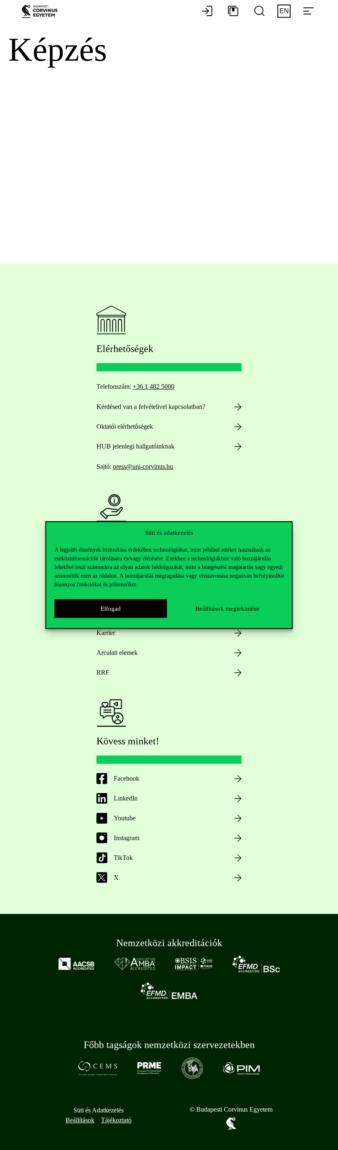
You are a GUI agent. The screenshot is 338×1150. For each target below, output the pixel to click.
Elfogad (111, 608)
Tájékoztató (116, 1120)
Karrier (105, 632)
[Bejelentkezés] (207, 11)
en (284, 10)
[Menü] (308, 11)
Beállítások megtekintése (227, 608)
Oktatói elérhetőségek (124, 426)
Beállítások (80, 1120)
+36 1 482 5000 (153, 386)
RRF (102, 672)
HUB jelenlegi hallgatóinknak (135, 446)
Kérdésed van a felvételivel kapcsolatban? (150, 406)
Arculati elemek (117, 652)
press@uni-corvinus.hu (143, 466)
